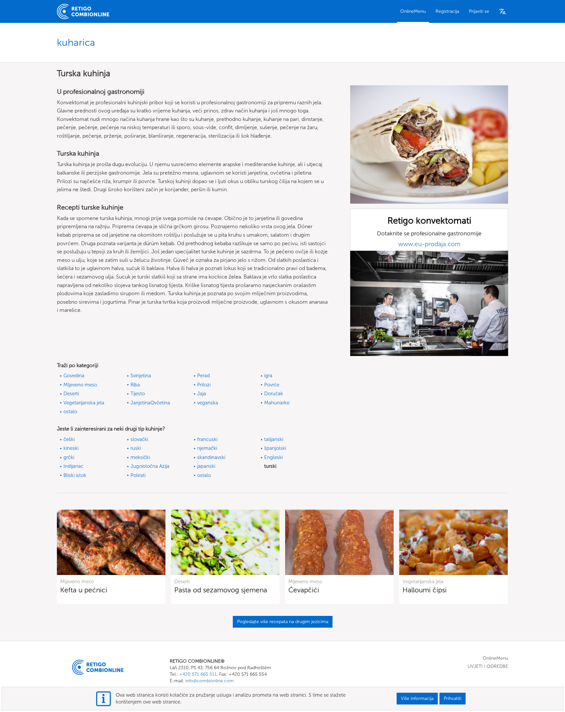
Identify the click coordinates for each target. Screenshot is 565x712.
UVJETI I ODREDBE (488, 666)
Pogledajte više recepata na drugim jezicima (282, 621)
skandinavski (211, 457)
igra (268, 376)
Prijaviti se (479, 11)
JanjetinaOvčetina (150, 403)
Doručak (273, 394)
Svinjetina (140, 376)
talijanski (273, 439)
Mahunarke (276, 403)
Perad (203, 376)
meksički (140, 457)
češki (69, 439)
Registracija (447, 11)
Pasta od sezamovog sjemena (220, 590)
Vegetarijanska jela (83, 403)
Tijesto (137, 394)
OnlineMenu (413, 11)
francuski (207, 439)
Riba (135, 385)
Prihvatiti (452, 698)
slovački (139, 439)
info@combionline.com (209, 681)
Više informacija (417, 698)
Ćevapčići (303, 590)
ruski (135, 448)
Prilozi (204, 385)
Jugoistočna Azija (149, 466)
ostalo (70, 412)
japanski (206, 466)
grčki (68, 457)
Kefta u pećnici (83, 590)
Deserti (71, 394)
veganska (207, 403)
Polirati (138, 475)
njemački (207, 448)
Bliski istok (74, 475)
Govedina (73, 376)
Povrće (271, 385)
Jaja (201, 394)
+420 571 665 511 (198, 674)
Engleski (273, 457)
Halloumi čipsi (424, 590)
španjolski (275, 448)
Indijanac (73, 466)
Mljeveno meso (80, 385)
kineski (70, 448)
